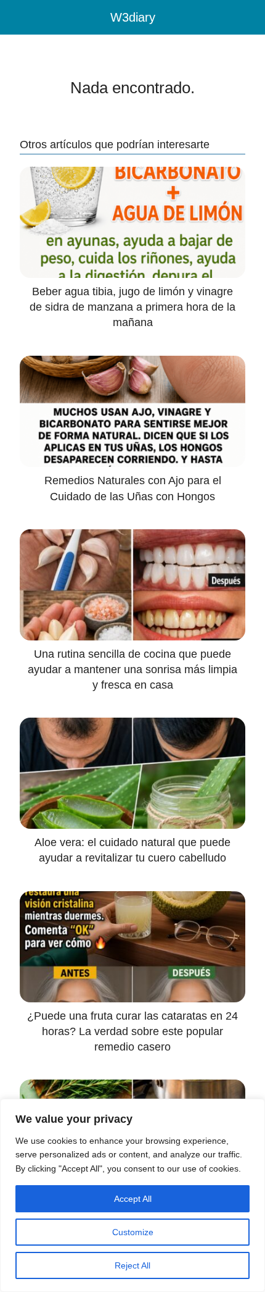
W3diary (132, 17)
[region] (132, 1195)
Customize (132, 1232)
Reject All (132, 1265)
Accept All (133, 1199)
